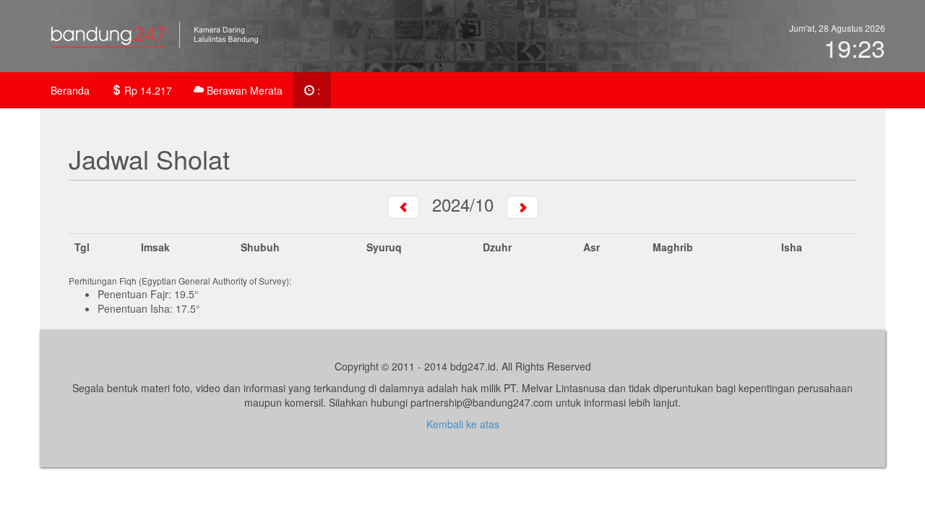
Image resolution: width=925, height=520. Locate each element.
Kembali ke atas (462, 424)
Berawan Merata (243, 90)
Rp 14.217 (146, 90)
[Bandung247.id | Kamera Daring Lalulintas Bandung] (170, 40)
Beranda (70, 90)
